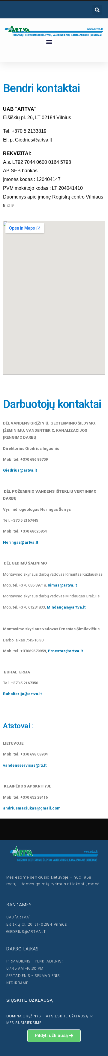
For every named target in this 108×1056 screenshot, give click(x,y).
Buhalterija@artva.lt (22, 694)
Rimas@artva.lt (62, 585)
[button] (49, 41)
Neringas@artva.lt (20, 542)
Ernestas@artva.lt (65, 651)
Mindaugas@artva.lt (66, 607)
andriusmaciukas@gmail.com (32, 808)
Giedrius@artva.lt (20, 470)
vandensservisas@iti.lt (24, 765)
